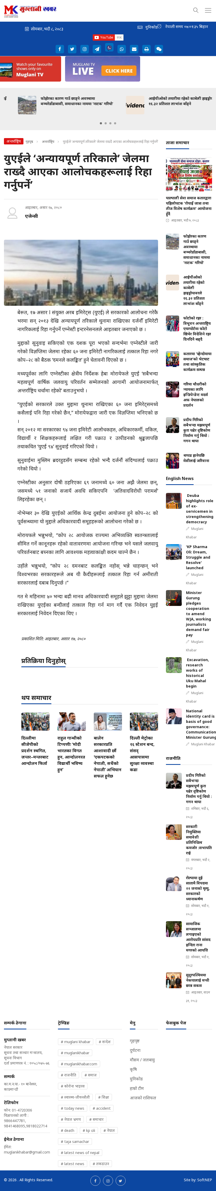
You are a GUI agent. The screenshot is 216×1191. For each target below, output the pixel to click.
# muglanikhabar (75, 1052)
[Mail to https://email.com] (134, 49)
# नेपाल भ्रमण (71, 1119)
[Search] (196, 9)
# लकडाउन (101, 1163)
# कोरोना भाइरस (73, 1086)
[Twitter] (72, 49)
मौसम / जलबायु (142, 1060)
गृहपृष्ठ (29, 141)
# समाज (91, 1074)
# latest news (72, 1163)
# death (67, 1130)
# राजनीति (68, 1074)
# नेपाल (109, 1130)
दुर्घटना (135, 1050)
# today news (72, 1108)
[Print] (146, 49)
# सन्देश (105, 1041)
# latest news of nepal (80, 1152)
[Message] (97, 49)
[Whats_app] (121, 49)
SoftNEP (204, 1179)
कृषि (133, 1069)
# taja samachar (75, 1141)
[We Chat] (159, 49)
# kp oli (89, 1130)
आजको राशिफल (143, 1098)
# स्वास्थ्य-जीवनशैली (75, 1097)
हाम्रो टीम (137, 1088)
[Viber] (109, 47)
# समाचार (96, 1119)
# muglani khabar (75, 1041)
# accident (102, 1108)
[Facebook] (60, 49)
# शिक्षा (103, 1097)
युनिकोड (136, 1079)
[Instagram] (84, 49)
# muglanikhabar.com (79, 1063)
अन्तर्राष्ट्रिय (48, 141)
